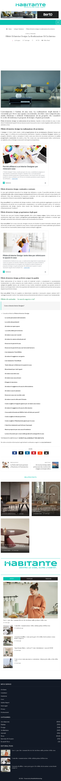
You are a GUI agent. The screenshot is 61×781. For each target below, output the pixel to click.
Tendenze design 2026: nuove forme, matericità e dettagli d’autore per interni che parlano (45, 509)
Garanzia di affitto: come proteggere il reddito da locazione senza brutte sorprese (34, 637)
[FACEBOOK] (14, 452)
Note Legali (4, 706)
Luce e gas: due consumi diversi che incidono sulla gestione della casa (25, 620)
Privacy (3, 709)
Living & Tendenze (30, 33)
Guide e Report (5, 702)
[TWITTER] (21, 452)
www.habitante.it (46, 442)
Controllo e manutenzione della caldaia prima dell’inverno (32, 626)
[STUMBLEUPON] (40, 453)
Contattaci (4, 693)
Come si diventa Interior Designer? (14, 306)
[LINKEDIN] (27, 452)
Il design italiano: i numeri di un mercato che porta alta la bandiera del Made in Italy (14, 509)
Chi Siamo (4, 689)
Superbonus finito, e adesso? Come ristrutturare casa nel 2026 (33, 648)
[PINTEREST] (33, 452)
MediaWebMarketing (36, 778)
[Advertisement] (30, 56)
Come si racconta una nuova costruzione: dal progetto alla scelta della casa (36, 660)
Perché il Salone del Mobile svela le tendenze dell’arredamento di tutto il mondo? (13, 546)
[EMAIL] (46, 452)
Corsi (2, 699)
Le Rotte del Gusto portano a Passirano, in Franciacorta (19, 465)
